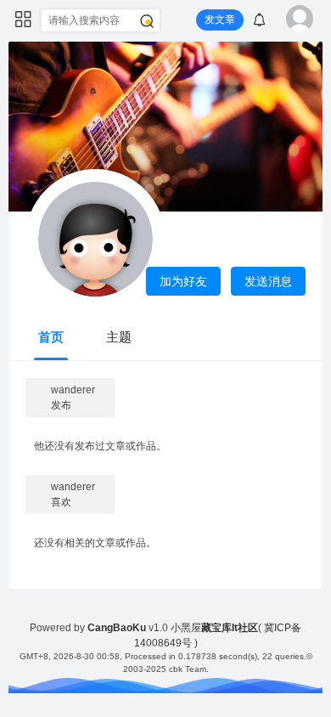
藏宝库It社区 (229, 628)
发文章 (220, 19)
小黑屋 (186, 628)
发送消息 (268, 281)
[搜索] (146, 21)
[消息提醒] (259, 22)
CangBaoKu (116, 628)
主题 (119, 337)
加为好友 (183, 281)
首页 (51, 337)
